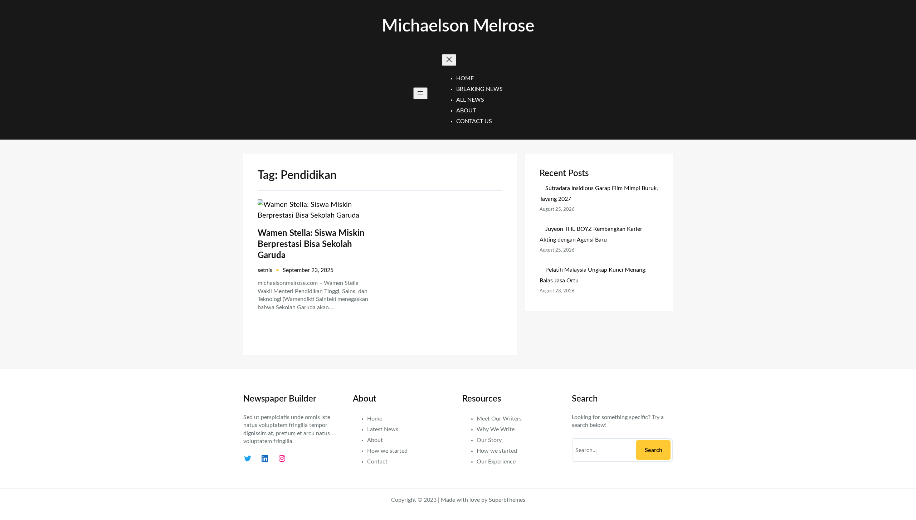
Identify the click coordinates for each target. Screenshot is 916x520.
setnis (265, 270)
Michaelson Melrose (458, 26)
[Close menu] (449, 60)
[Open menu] (420, 93)
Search (653, 450)
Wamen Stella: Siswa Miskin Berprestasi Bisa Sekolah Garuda (311, 244)
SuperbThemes (507, 500)
